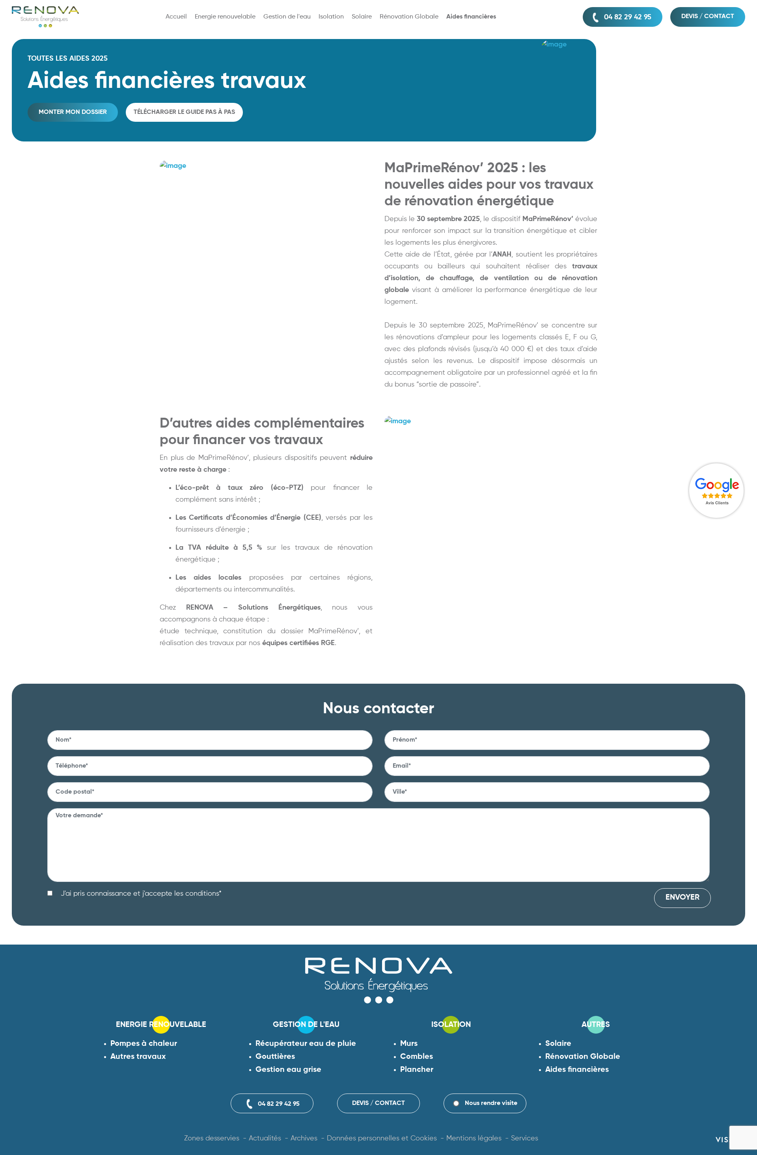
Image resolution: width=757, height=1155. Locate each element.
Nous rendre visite (491, 1103)
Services (524, 1138)
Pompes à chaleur (143, 1044)
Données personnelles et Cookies (382, 1138)
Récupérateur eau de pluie (305, 1044)
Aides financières (577, 1070)
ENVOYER (682, 898)
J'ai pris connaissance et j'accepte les (140, 893)
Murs (409, 1044)
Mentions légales (474, 1138)
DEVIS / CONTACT (707, 16)
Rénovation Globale (582, 1057)
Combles (416, 1057)
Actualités (265, 1138)
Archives (304, 1138)
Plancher (416, 1070)
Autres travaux (138, 1057)
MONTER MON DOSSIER (73, 112)
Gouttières (275, 1057)
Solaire (558, 1044)
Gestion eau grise (288, 1070)
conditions (202, 893)
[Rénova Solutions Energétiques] (45, 17)
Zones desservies (211, 1138)
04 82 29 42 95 (627, 17)
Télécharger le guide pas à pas (184, 112)
